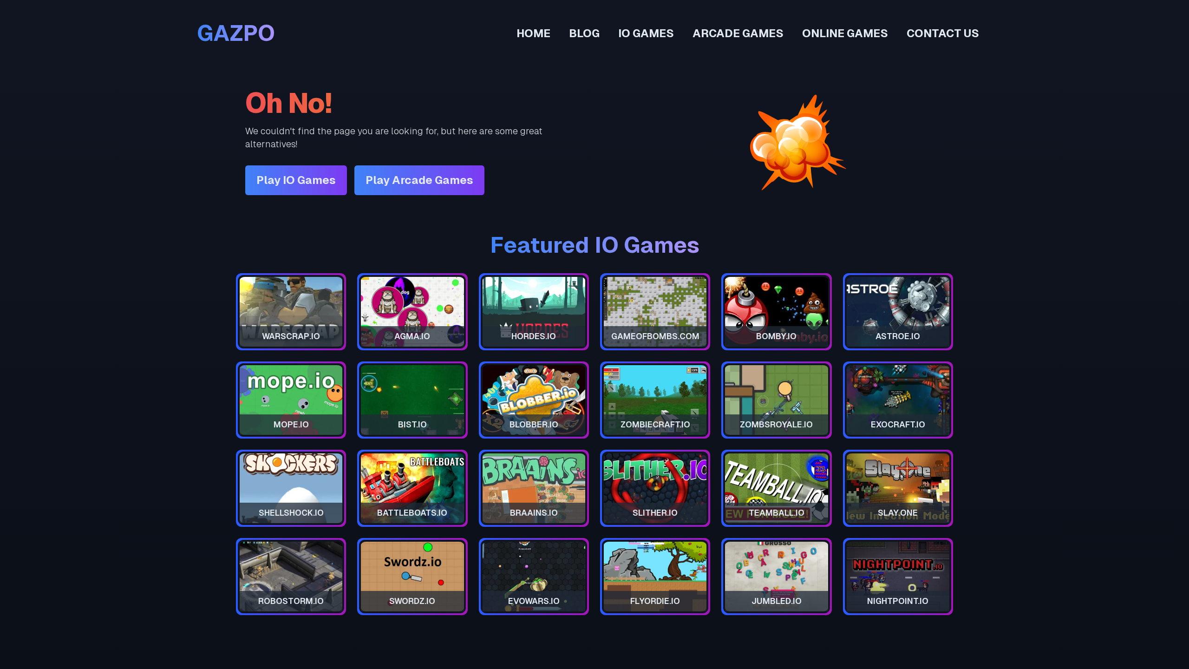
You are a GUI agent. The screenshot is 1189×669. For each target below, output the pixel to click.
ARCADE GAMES (738, 33)
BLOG (584, 33)
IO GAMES (646, 33)
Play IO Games (296, 180)
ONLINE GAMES (845, 33)
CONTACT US (943, 33)
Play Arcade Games (419, 180)
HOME (533, 33)
